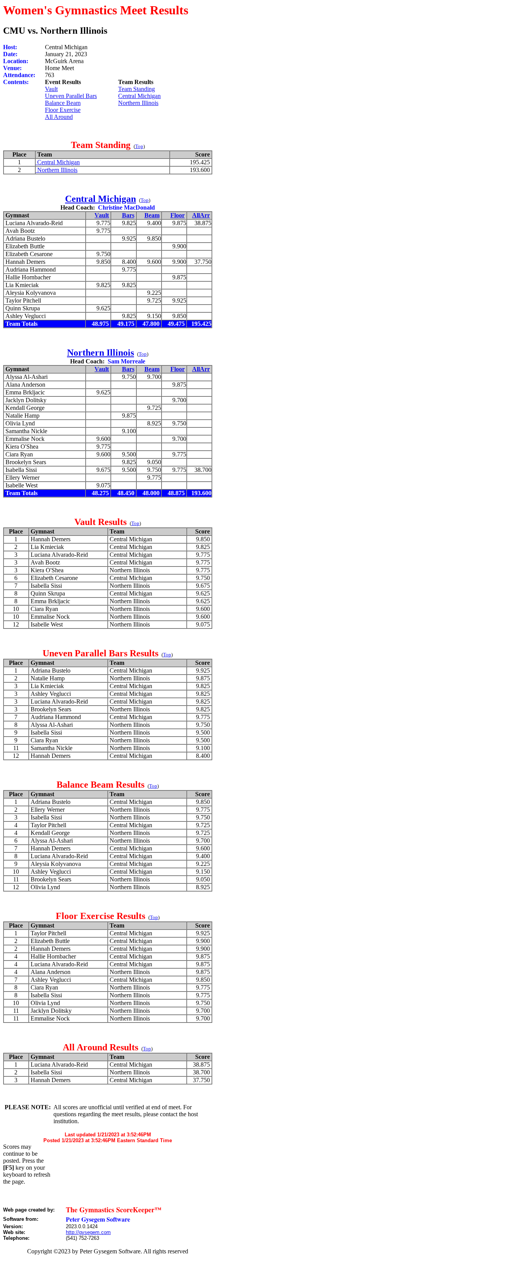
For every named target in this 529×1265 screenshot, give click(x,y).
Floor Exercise (63, 110)
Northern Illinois (138, 103)
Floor (177, 215)
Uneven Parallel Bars (71, 96)
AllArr (201, 215)
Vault (51, 89)
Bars (128, 215)
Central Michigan (139, 96)
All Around (59, 117)
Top (139, 146)
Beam (152, 215)
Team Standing (136, 89)
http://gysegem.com (88, 1232)
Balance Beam (63, 103)
